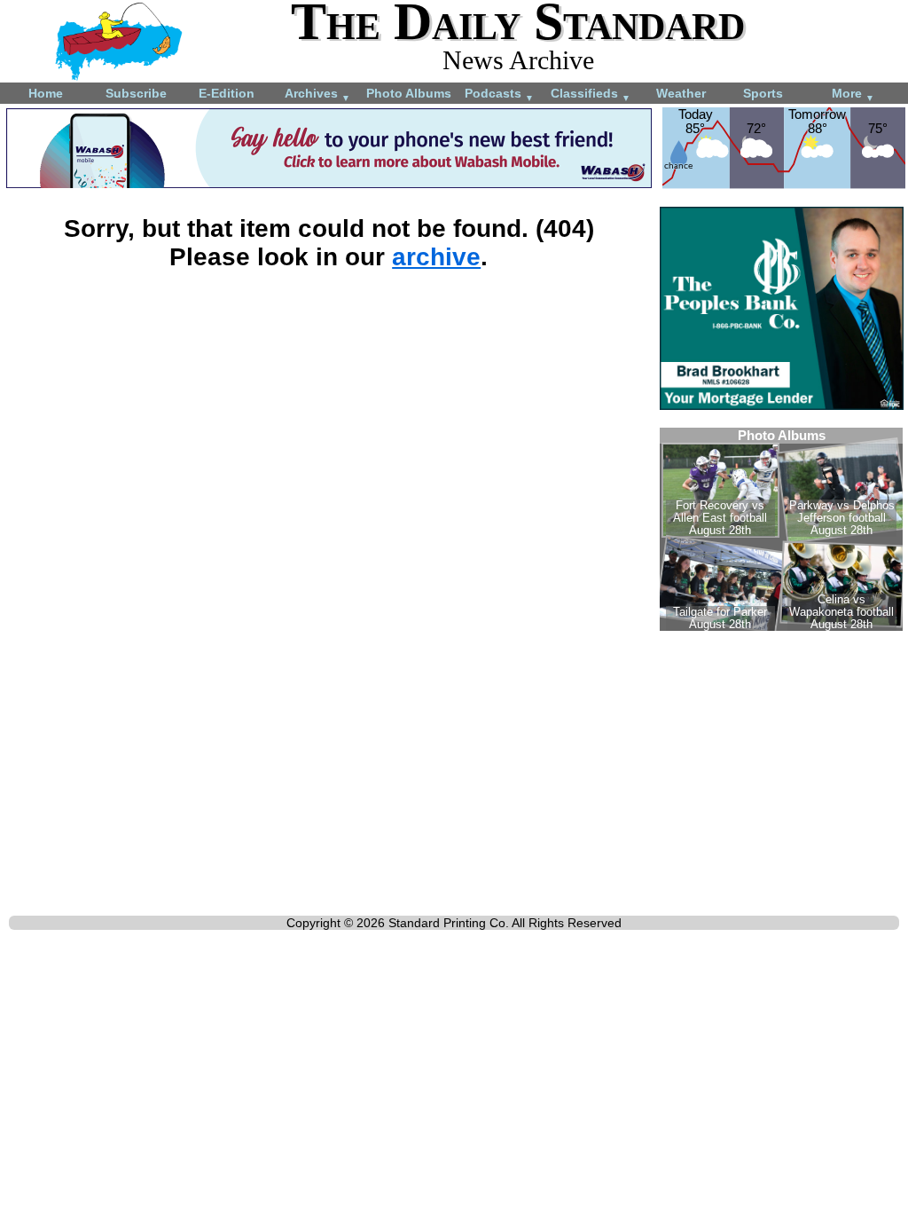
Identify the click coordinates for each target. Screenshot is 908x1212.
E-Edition (226, 93)
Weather (681, 93)
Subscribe (136, 93)
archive (436, 257)
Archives (317, 94)
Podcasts (499, 94)
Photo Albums (408, 93)
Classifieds (590, 94)
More (853, 94)
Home (45, 93)
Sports (763, 93)
